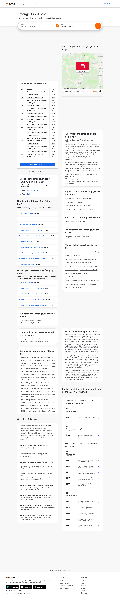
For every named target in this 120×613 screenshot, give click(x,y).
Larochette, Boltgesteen (91, 280)
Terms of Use (9, 593)
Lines (82, 580)
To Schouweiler (69, 198)
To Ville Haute (69, 202)
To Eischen (78, 202)
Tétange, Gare (69, 237)
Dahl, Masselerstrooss (71, 270)
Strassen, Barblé (70, 262)
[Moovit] (10, 4)
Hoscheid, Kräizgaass (71, 284)
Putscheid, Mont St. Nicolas (73, 259)
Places (83, 583)
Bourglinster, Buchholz (90, 259)
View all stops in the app (37, 164)
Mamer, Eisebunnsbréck (83, 262)
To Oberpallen (82, 209)
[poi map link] (82, 73)
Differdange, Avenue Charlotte (89, 252)
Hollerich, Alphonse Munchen (73, 280)
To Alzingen (91, 209)
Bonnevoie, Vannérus (83, 277)
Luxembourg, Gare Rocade (73, 255)
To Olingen (86, 205)
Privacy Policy (18, 593)
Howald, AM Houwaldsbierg (87, 284)
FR (66, 591)
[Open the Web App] (39, 587)
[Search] (98, 26)
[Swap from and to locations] (57, 25)
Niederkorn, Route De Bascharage (75, 266)
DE (62, 591)
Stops (83, 588)
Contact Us (27, 593)
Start (22, 24)
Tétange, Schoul (70, 221)
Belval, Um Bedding (92, 266)
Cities (83, 590)
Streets (83, 585)
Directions (84, 593)
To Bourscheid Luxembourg (73, 205)
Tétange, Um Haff (81, 221)
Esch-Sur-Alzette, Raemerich (73, 287)
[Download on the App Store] (26, 587)
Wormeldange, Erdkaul (71, 252)
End (62, 24)
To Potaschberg (87, 198)
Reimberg (87, 273)
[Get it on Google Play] (12, 587)
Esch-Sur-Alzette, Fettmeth (88, 270)
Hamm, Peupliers (70, 277)
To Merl (78, 198)
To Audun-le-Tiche (70, 209)
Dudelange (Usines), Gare (82, 237)
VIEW (40, 320)
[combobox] (37, 27)
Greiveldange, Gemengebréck (73, 273)
